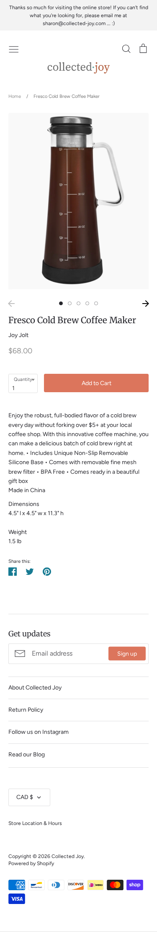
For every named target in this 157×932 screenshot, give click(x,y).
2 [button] (70, 303)
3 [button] (78, 303)
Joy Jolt (18, 335)
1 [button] (61, 303)
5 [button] (96, 303)
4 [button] (87, 303)
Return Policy (25, 709)
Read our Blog (26, 754)
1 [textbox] (13, 388)
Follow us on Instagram (38, 731)
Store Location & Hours (35, 823)
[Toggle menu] (13, 48)
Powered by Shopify (31, 863)
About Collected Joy (35, 687)
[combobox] (23, 383)
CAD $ (24, 797)
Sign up (127, 653)
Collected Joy (67, 856)
